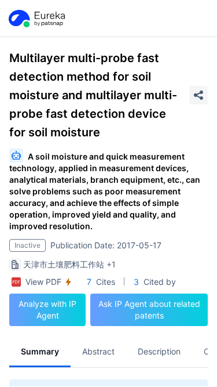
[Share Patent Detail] (198, 95)
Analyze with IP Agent (47, 309)
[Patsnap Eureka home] (36, 18)
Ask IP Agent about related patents (149, 309)
